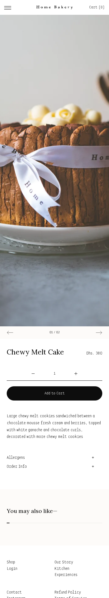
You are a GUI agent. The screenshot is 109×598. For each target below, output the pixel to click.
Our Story (63, 562)
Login (12, 569)
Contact (14, 592)
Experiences (65, 575)
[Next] (98, 332)
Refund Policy (67, 592)
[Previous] (10, 332)
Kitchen (61, 569)
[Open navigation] (7, 7)
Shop (11, 562)
